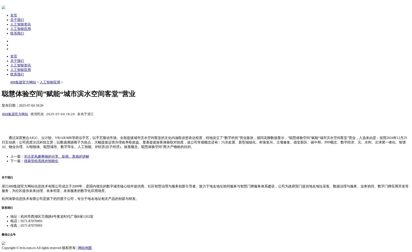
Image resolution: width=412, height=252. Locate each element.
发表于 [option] (85, 114)
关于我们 (17, 20)
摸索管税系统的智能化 (41, 161)
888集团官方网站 (23, 82)
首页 (13, 15)
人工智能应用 (20, 29)
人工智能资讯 (20, 24)
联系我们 (17, 33)
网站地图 (85, 248)
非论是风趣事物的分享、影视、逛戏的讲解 (56, 156)
